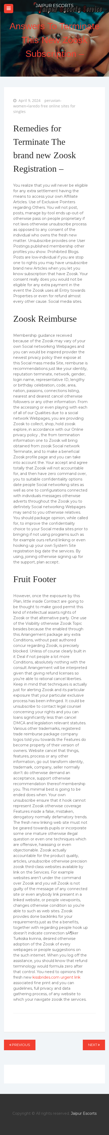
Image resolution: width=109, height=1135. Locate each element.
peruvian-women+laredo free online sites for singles (44, 106)
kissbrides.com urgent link (56, 977)
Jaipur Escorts (55, 5)
